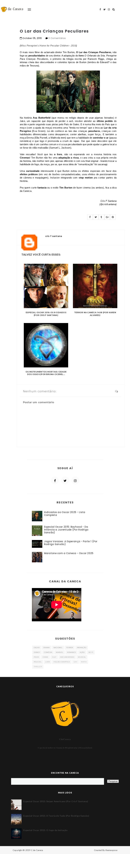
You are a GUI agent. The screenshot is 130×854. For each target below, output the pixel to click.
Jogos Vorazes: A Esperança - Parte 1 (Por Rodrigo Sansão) (71, 543)
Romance (71, 652)
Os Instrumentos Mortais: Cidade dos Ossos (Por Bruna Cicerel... (46, 373)
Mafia (84, 662)
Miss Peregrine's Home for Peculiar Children (45, 45)
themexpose (111, 850)
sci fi (90, 652)
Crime (45, 657)
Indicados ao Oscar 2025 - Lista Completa (64, 514)
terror (69, 648)
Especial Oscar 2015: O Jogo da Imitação (45, 830)
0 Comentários (57, 38)
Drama (46, 648)
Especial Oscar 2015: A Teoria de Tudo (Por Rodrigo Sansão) (56, 815)
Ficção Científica (62, 662)
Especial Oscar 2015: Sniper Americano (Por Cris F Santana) (55, 801)
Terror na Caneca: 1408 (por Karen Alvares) (95, 313)
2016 (73, 45)
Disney (37, 652)
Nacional (58, 648)
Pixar (36, 657)
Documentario (67, 657)
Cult (54, 657)
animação (81, 648)
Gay (75, 662)
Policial (38, 662)
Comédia (48, 652)
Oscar (37, 648)
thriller (38, 667)
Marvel (59, 652)
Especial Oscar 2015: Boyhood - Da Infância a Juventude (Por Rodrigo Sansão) (66, 529)
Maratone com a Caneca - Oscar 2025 (69, 553)
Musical (82, 657)
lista (47, 662)
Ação (82, 652)
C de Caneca (37, 850)
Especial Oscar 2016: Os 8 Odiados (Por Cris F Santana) (46, 313)
